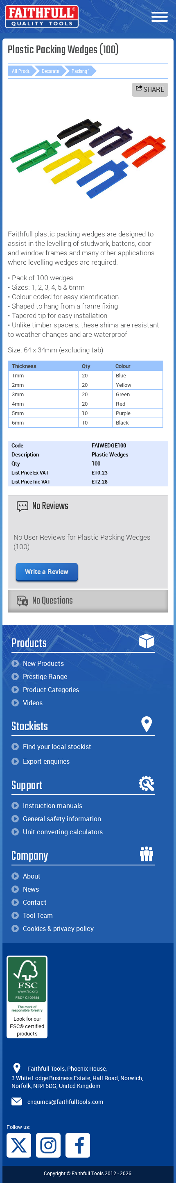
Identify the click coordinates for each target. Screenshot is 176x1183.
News (31, 889)
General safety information (62, 818)
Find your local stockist (57, 746)
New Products (43, 663)
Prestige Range (45, 676)
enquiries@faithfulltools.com (65, 1101)
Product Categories (51, 689)
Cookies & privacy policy (58, 928)
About (32, 876)
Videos (33, 702)
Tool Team (38, 915)
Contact (35, 902)
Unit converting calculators (63, 831)
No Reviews (50, 506)
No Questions (52, 601)
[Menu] (159, 17)
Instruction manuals (52, 805)
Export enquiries (46, 761)
